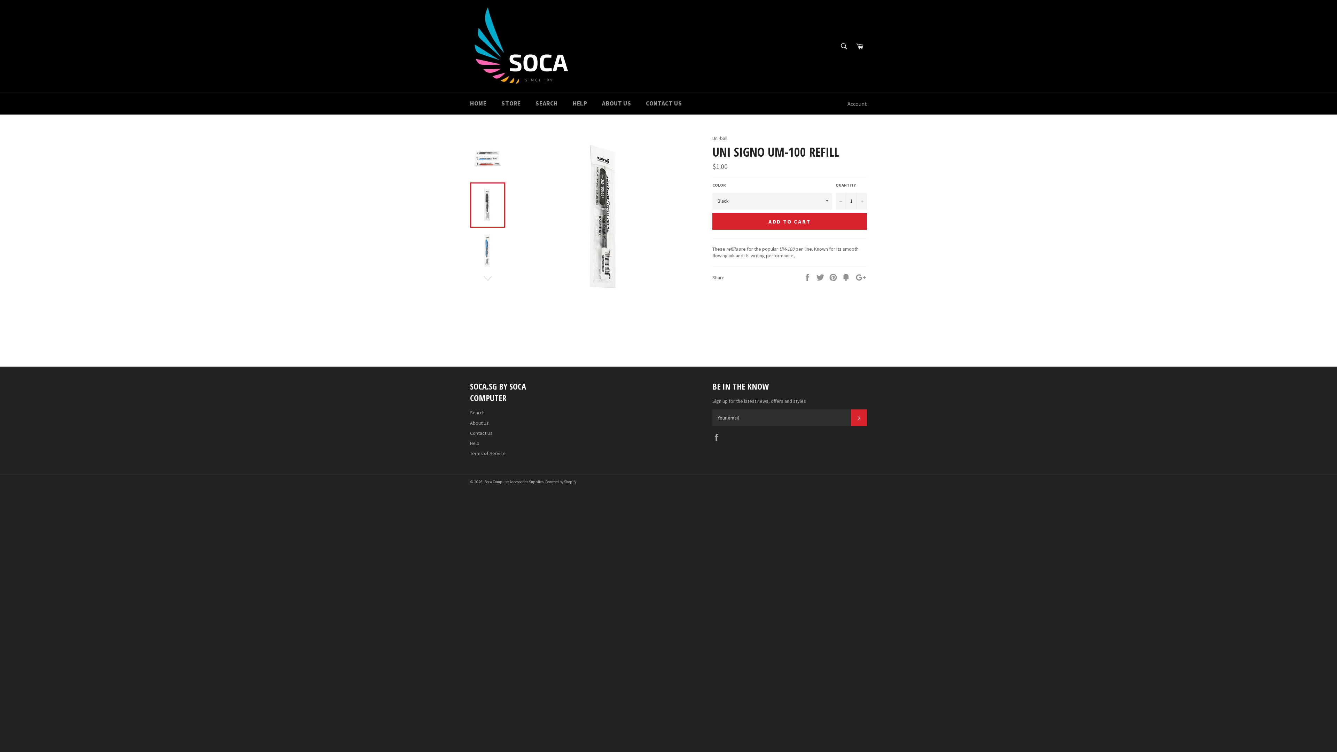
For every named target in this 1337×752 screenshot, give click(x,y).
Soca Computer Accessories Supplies (514, 481)
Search (546, 103)
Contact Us (664, 103)
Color (719, 185)
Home (478, 103)
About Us (616, 103)
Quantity (846, 185)
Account (857, 103)
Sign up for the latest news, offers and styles (759, 401)
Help (580, 103)
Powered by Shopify (560, 481)
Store (511, 103)
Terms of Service (488, 453)
